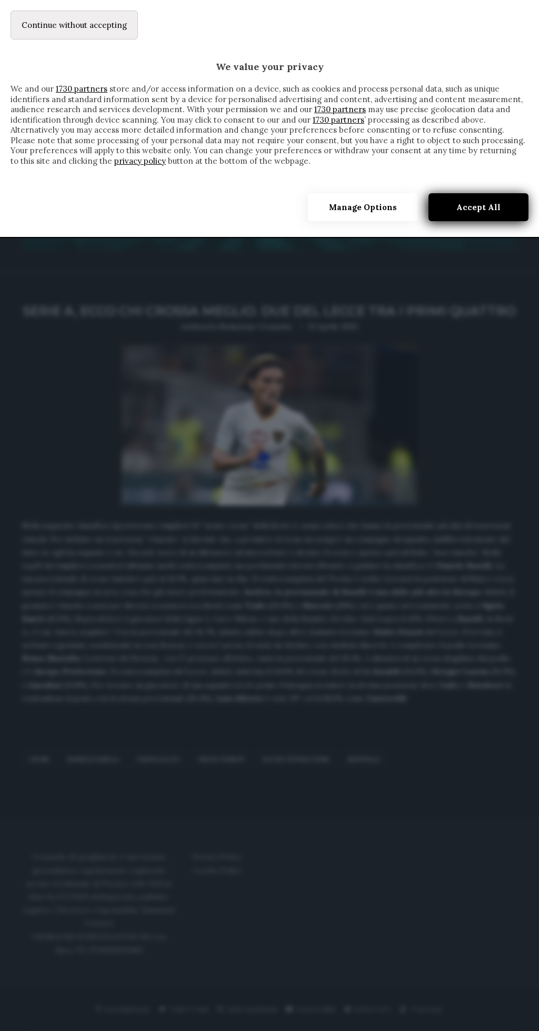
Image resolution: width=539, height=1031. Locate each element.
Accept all (478, 207)
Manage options (363, 207)
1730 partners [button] (81, 89)
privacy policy (140, 161)
